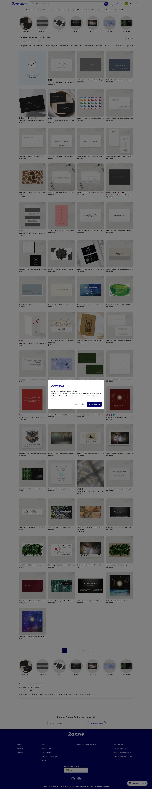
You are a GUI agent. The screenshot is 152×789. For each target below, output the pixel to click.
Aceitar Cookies (94, 404)
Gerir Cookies (79, 404)
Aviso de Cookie (77, 393)
